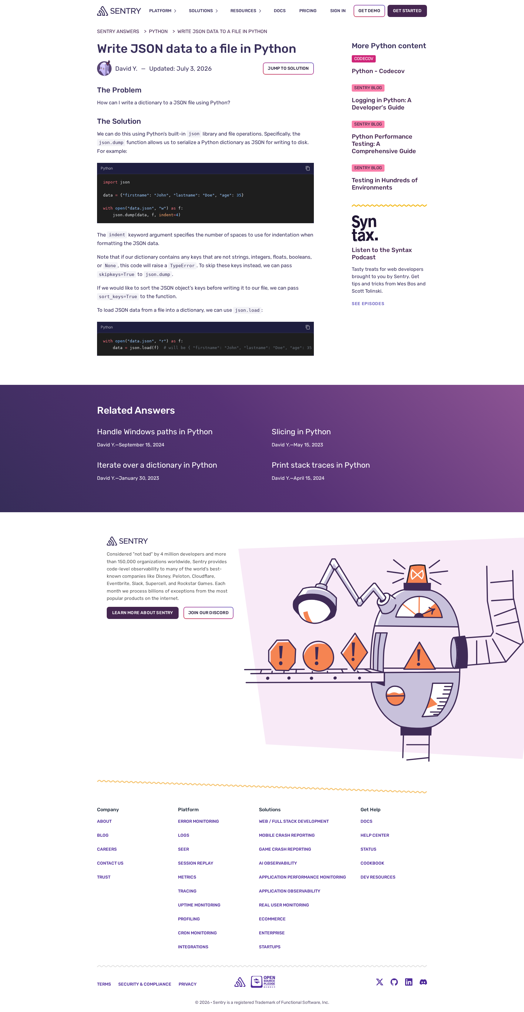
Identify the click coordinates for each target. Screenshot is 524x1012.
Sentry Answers (118, 31)
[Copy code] (307, 168)
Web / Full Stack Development (294, 821)
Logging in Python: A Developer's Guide (389, 103)
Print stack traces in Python (321, 465)
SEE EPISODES (368, 303)
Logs (183, 835)
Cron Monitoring (197, 933)
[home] (239, 982)
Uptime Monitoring (199, 905)
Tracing (187, 891)
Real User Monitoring (284, 905)
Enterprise (272, 933)
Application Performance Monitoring (302, 877)
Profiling (189, 919)
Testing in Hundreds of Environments (389, 184)
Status (368, 849)
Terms (104, 984)
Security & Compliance (144, 984)
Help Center (375, 835)
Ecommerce (272, 919)
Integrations (193, 947)
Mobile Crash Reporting (287, 835)
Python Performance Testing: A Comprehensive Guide (389, 144)
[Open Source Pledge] (262, 982)
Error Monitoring (198, 821)
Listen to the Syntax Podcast (389, 253)
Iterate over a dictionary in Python (157, 465)
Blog (103, 835)
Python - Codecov (389, 71)
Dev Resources (378, 877)
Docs (366, 821)
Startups (269, 947)
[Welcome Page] (119, 11)
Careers (107, 849)
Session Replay (195, 863)
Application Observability (289, 891)
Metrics (187, 877)
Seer (183, 849)
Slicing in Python (301, 431)
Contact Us (110, 863)
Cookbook (372, 863)
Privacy (187, 984)
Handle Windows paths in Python (155, 431)
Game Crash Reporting (285, 849)
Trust (103, 877)
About (104, 821)
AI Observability (278, 863)
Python (158, 31)
